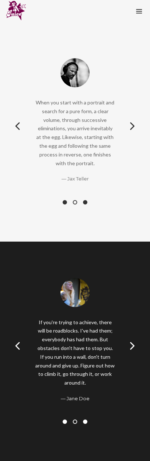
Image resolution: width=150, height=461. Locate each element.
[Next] (133, 125)
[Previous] (17, 125)
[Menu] (139, 11)
